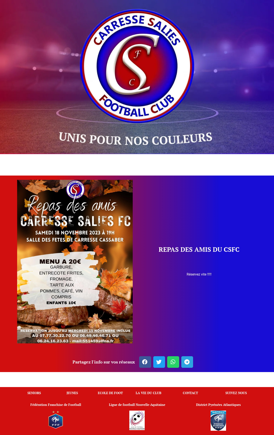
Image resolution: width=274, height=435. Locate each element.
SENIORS (34, 393)
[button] (145, 362)
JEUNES (72, 393)
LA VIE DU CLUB (148, 393)
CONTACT (190, 393)
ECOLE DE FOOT (110, 393)
